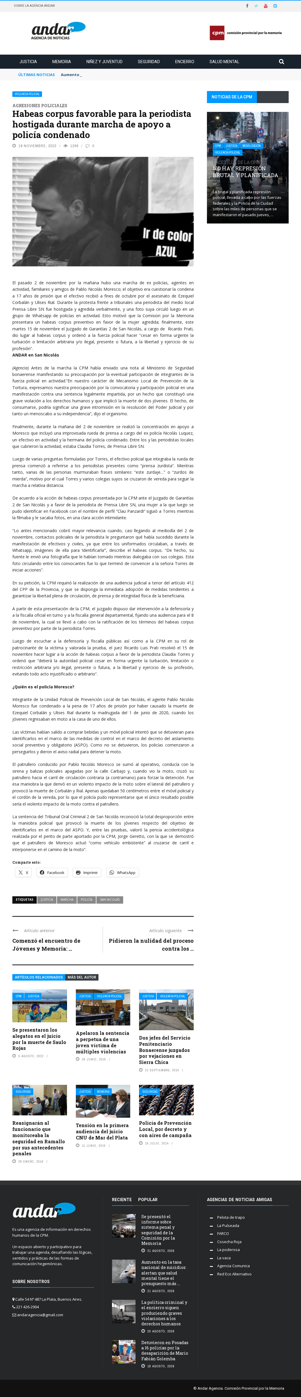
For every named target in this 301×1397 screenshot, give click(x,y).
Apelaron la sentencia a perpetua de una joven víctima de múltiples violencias (102, 1042)
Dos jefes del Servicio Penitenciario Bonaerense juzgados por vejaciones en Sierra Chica (164, 1050)
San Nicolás (110, 899)
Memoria (61, 61)
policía (86, 899)
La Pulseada (228, 1225)
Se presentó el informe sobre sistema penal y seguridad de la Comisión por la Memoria (158, 1230)
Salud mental (224, 61)
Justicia (28, 61)
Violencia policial (27, 94)
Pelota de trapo (231, 1217)
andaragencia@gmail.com (40, 1314)
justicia (47, 899)
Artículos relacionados (39, 977)
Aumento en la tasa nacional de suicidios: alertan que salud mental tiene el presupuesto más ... (163, 1272)
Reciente (122, 1199)
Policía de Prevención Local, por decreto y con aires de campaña (165, 1129)
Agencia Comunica (233, 1265)
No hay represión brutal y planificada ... (245, 173)
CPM (18, 996)
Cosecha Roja (229, 1241)
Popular (148, 1199)
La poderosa (228, 1249)
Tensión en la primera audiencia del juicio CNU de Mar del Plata (102, 1131)
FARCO (223, 1233)
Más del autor (82, 977)
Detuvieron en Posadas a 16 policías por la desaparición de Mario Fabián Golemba (164, 1350)
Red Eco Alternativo (234, 1274)
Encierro (184, 61)
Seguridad (149, 61)
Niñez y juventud (104, 61)
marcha (67, 899)
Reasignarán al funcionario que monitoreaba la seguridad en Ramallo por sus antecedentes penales (38, 1138)
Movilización (252, 146)
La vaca (224, 1257)
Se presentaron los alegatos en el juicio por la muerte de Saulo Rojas (39, 1039)
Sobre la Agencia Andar (34, 6)
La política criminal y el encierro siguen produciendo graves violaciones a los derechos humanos (164, 1313)
